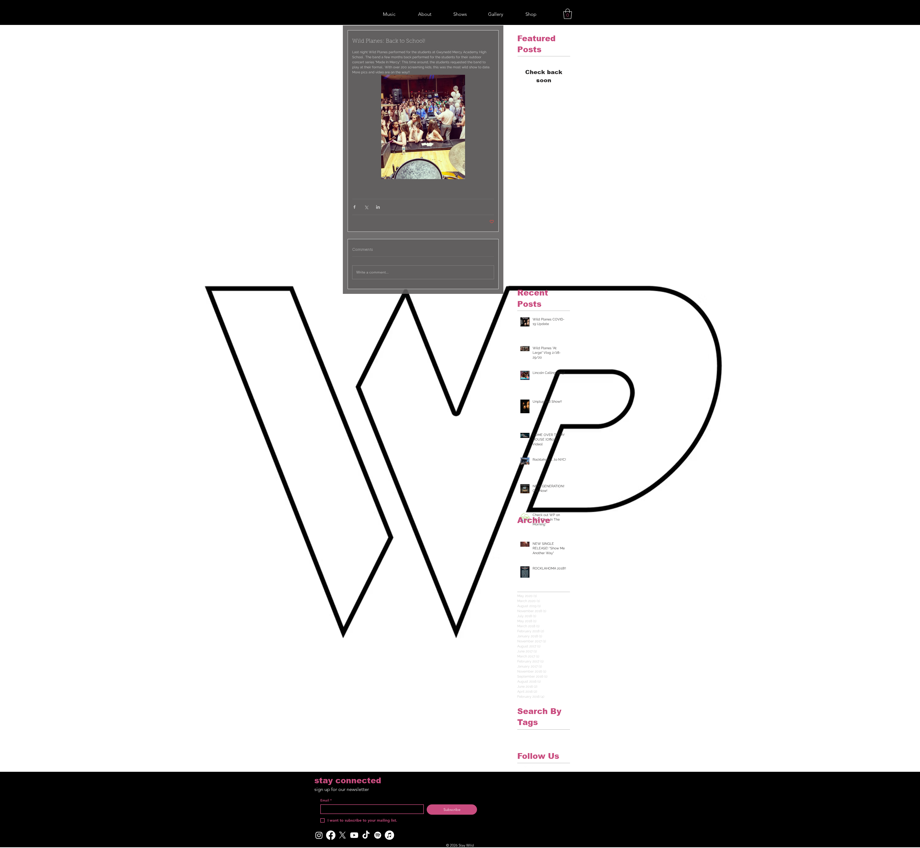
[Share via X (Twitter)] (366, 207)
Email (326, 800)
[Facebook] (330, 835)
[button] (567, 14)
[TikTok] (366, 835)
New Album (526, 733)
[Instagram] (319, 835)
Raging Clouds (549, 733)
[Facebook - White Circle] (520, 769)
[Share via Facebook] (354, 207)
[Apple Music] (389, 835)
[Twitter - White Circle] (527, 769)
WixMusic (537, 741)
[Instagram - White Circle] (534, 769)
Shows (522, 741)
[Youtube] (354, 835)
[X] (342, 835)
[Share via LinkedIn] (378, 207)
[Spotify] (377, 835)
